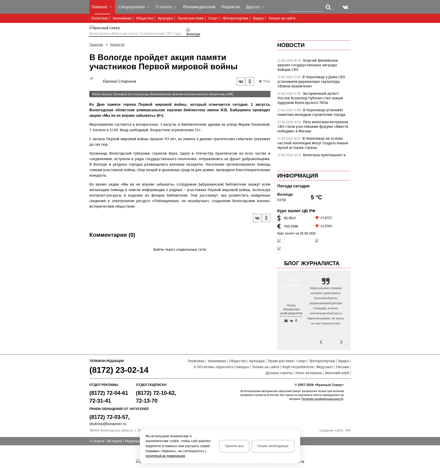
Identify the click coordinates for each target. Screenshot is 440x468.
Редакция (133, 441)
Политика (99, 18)
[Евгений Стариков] (96, 81)
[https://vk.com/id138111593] (291, 320)
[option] (314, 66)
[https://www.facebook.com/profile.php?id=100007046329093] (296, 320)
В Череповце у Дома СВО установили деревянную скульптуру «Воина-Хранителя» (311, 81)
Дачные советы (279, 373)
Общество (144, 18)
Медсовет (324, 367)
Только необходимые (273, 446)
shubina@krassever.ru (107, 424)
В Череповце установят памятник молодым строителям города (311, 112)
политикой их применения (165, 456)
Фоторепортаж (235, 18)
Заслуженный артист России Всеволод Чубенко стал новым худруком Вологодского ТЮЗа (310, 98)
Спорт (213, 18)
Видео (258, 18)
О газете (97, 441)
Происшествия (191, 18)
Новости (117, 44)
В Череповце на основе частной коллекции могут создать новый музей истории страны (313, 143)
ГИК (348, 430)
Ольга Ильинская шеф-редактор (291, 309)
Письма (342, 367)
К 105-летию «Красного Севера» (221, 367)
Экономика (122, 18)
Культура (165, 18)
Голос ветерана (308, 373)
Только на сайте (282, 18)
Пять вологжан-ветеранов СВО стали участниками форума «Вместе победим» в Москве (313, 126)
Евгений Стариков (119, 81)
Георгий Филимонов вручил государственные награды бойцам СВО (308, 65)
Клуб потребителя (298, 367)
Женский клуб (337, 373)
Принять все (234, 446)
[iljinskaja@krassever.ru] (286, 320)
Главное (96, 44)
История (114, 441)
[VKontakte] (179, 256)
